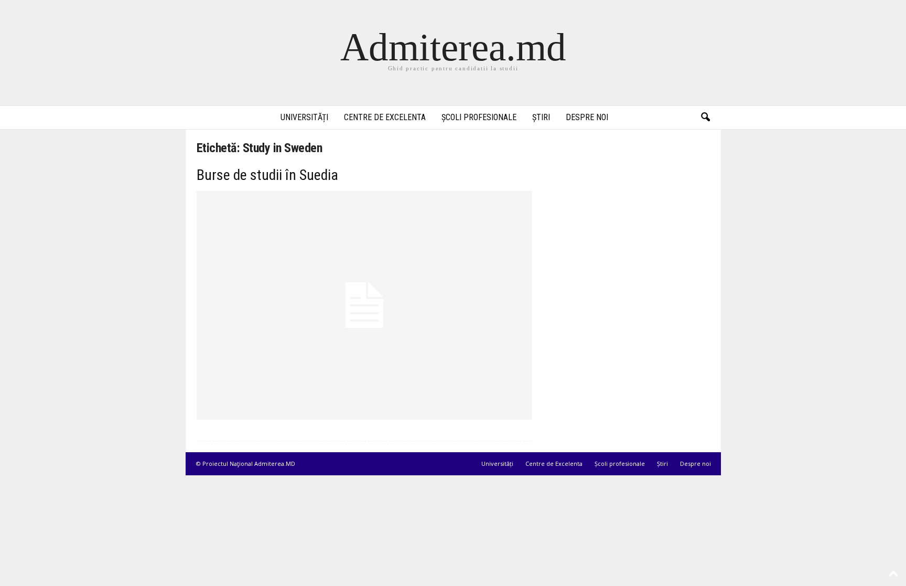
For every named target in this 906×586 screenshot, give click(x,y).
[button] (705, 117)
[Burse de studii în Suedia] (364, 305)
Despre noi (587, 117)
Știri (541, 117)
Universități (304, 117)
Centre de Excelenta (385, 117)
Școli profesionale (478, 117)
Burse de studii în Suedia (267, 175)
